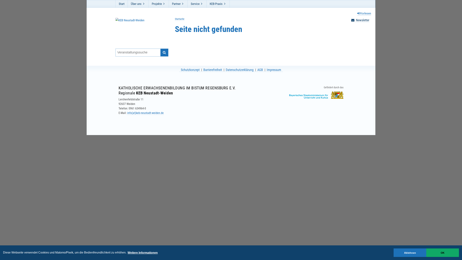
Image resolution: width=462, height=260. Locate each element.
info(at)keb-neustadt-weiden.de (145, 113)
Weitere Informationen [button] (143, 252)
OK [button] (442, 252)
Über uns (136, 4)
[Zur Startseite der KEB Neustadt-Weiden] (140, 28)
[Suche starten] (164, 53)
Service (195, 4)
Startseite (179, 19)
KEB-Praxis (216, 4)
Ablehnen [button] (410, 252)
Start (122, 4)
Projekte (157, 4)
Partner (176, 4)
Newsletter (362, 20)
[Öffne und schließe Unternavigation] (143, 3)
